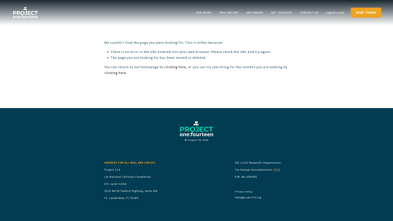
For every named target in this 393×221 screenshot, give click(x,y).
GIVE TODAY (366, 12)
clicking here (175, 67)
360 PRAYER (254, 12)
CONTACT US (309, 12)
